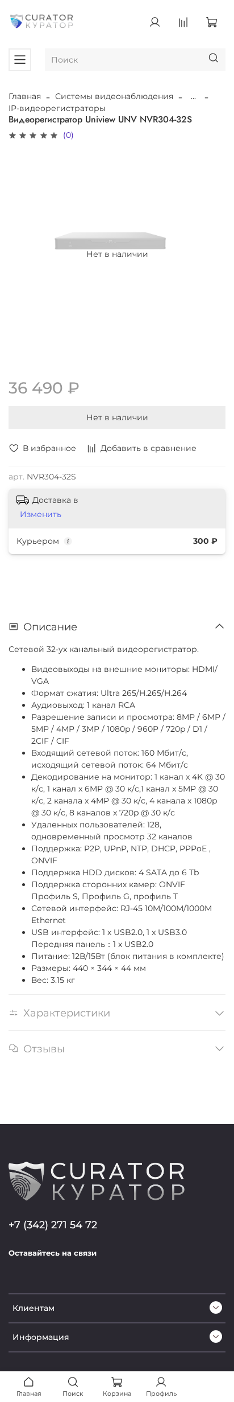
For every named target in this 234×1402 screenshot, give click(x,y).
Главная (25, 96)
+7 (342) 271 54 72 (53, 1224)
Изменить (40, 514)
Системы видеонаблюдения (114, 96)
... (193, 96)
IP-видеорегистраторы (57, 108)
